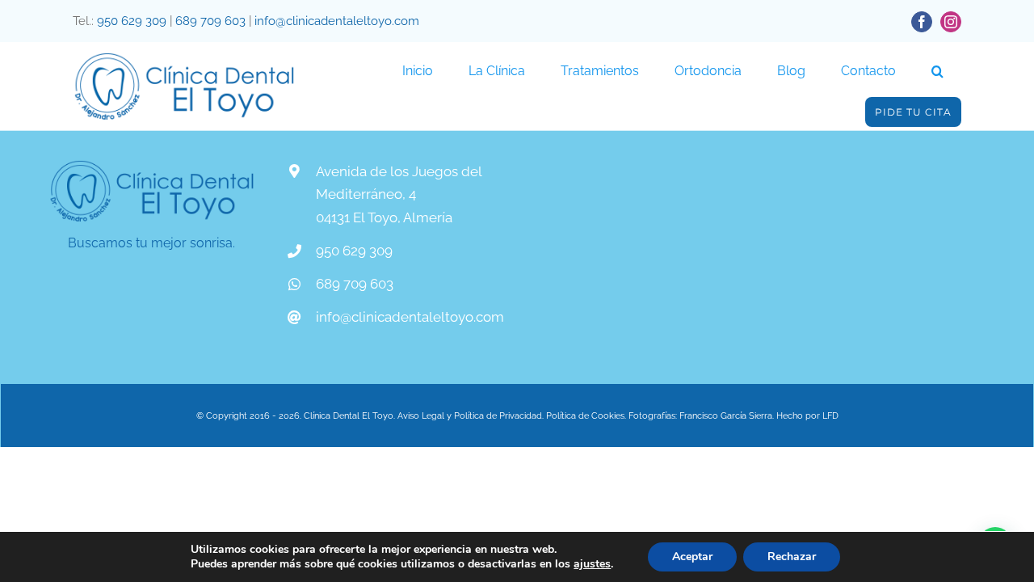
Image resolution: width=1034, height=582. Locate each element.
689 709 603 (210, 21)
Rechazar (791, 556)
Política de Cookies (585, 416)
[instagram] (950, 21)
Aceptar (692, 556)
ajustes (592, 564)
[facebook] (921, 21)
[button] (937, 71)
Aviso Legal (419, 416)
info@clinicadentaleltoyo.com (336, 21)
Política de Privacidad (498, 416)
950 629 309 (131, 21)
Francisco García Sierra (725, 416)
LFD (830, 416)
